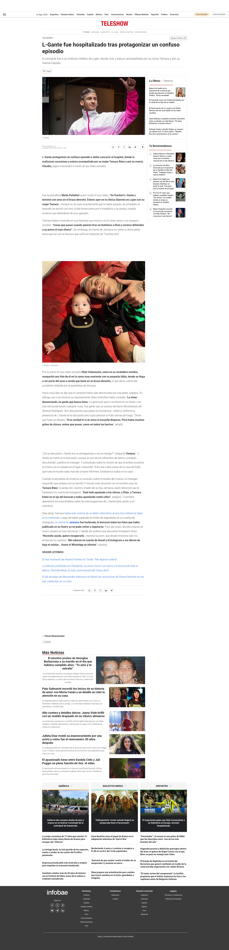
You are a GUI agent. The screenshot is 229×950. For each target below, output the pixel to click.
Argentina (54, 14)
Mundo (129, 14)
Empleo (115, 899)
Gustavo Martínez (126, 32)
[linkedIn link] (63, 910)
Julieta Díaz (95, 32)
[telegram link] (57, 910)
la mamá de (67, 522)
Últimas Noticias (142, 14)
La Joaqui (115, 32)
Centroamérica (117, 14)
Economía (174, 14)
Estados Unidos (67, 14)
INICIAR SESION (219, 14)
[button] (4, 14)
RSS (86, 926)
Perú (106, 14)
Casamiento (105, 32)
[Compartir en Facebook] (118, 147)
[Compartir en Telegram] (135, 147)
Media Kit (144, 914)
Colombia (80, 14)
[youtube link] (52, 910)
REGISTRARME (201, 14)
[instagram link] (63, 905)
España (90, 14)
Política (164, 14)
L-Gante (47, 642)
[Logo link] (114, 23)
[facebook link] (52, 905)
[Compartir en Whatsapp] (113, 147)
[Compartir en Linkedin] (129, 147)
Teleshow (47, 38)
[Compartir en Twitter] (124, 147)
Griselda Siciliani (141, 32)
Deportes (155, 14)
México (99, 14)
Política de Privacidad (173, 899)
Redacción (115, 895)
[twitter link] (57, 905)
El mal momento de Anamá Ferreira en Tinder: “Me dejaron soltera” (79, 559)
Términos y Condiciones (173, 895)
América (86, 895)
